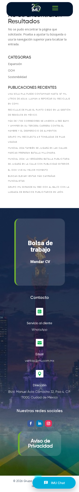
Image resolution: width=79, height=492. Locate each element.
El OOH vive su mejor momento (28, 170)
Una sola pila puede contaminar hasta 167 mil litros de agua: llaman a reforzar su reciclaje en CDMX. (39, 99)
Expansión (15, 64)
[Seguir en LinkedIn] (39, 423)
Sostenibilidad (17, 77)
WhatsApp (39, 329)
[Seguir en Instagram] (48, 423)
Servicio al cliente (39, 323)
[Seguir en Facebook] (30, 423)
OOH (11, 70)
